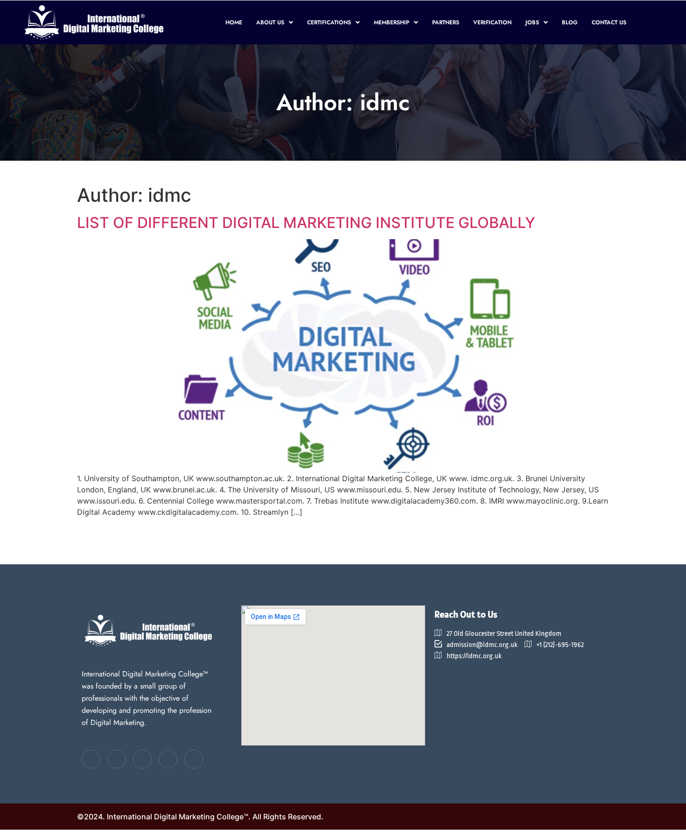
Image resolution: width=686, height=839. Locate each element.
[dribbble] (168, 759)
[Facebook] (91, 759)
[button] (274, 22)
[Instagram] (193, 759)
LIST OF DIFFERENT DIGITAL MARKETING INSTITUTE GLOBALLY (306, 222)
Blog (570, 22)
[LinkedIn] (142, 759)
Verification (492, 22)
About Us (270, 22)
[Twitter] (116, 759)
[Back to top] (446, 673)
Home (233, 22)
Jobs (532, 22)
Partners (445, 22)
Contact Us (609, 22)
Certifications (329, 22)
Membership (391, 22)
